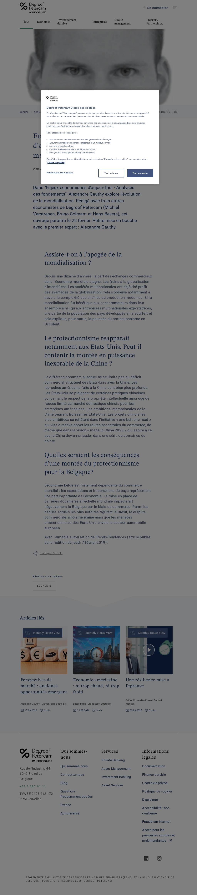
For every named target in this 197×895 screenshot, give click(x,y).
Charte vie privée (56, 162)
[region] (100, 137)
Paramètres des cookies (60, 172)
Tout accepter (140, 173)
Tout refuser (111, 173)
